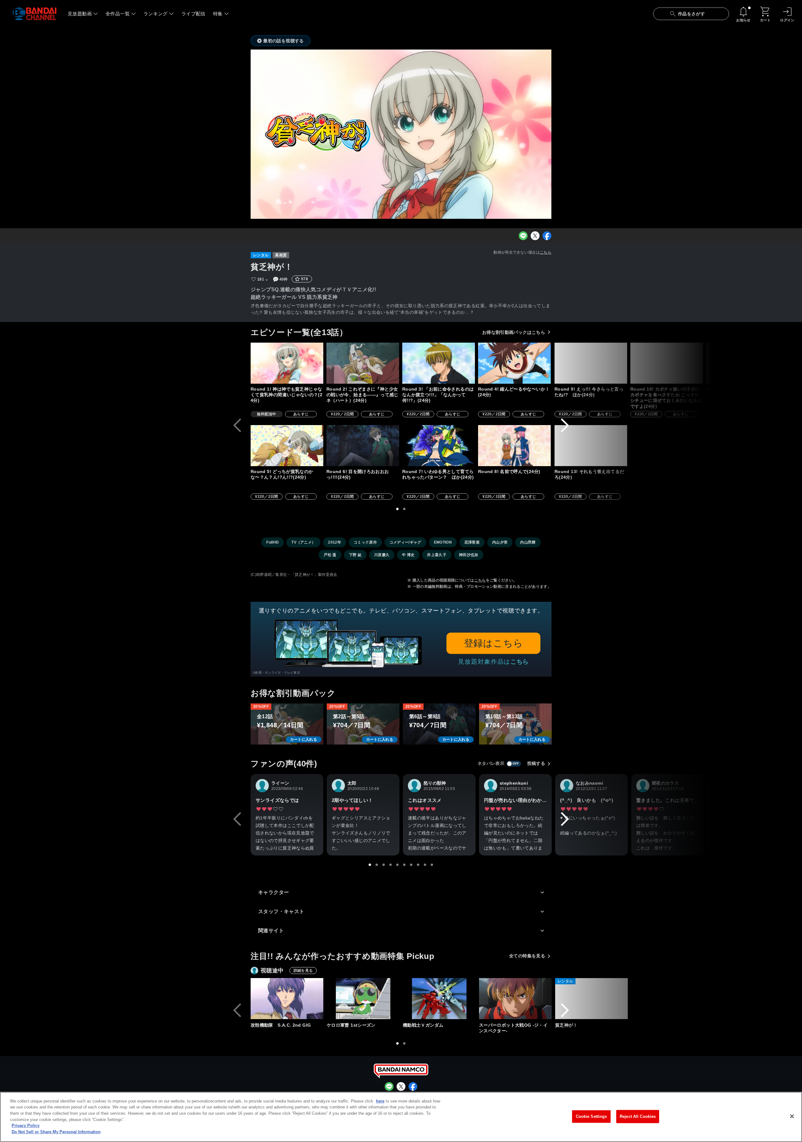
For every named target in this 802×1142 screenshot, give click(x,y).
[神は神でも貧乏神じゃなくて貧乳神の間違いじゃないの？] (287, 363)
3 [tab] (384, 865)
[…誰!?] (742, 363)
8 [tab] (418, 865)
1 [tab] (397, 509)
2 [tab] (404, 509)
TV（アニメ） (303, 542)
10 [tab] (432, 865)
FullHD (272, 542)
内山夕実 (500, 542)
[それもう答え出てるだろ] (591, 445)
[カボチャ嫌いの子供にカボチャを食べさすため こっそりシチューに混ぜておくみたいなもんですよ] (666, 363)
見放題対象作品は (493, 661)
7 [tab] (411, 865)
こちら (545, 252)
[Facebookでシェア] (547, 235)
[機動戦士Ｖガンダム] (439, 998)
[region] (401, 1117)
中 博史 (408, 555)
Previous (237, 425)
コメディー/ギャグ (405, 542)
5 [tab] (397, 865)
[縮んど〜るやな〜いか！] (514, 363)
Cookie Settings (591, 1116)
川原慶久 (381, 555)
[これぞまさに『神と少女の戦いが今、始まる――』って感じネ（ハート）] (362, 363)
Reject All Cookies (638, 1116)
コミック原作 (365, 542)
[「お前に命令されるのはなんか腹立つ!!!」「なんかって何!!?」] (438, 363)
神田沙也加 (468, 555)
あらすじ (301, 414)
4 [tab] (391, 865)
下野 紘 (355, 555)
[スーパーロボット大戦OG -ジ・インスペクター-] (515, 998)
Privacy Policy (25, 1125)
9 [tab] (425, 865)
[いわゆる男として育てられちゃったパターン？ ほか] (438, 445)
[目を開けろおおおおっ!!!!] (362, 445)
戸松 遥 (330, 555)
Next (565, 425)
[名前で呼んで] (514, 445)
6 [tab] (404, 865)
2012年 (334, 542)
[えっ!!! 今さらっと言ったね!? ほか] (591, 363)
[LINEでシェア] (523, 235)
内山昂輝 (527, 542)
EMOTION (443, 542)
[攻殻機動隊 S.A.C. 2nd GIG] (287, 998)
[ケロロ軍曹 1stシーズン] (363, 998)
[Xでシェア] (535, 235)
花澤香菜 (472, 542)
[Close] (792, 1116)
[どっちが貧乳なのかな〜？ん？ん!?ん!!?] (287, 445)
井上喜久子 (436, 555)
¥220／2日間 (342, 414)
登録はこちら (493, 643)
